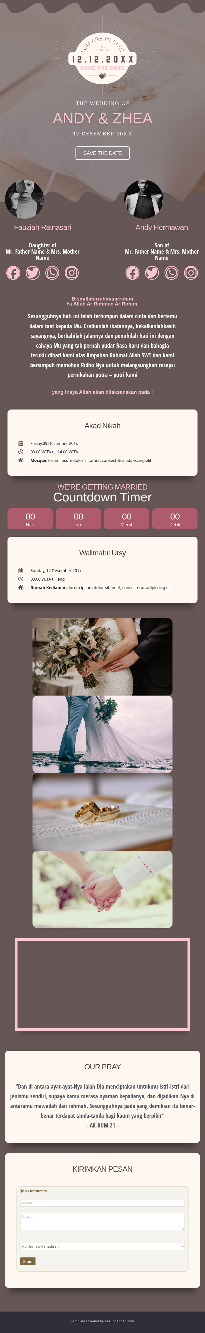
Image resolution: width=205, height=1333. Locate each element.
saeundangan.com (119, 1321)
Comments (36, 1190)
